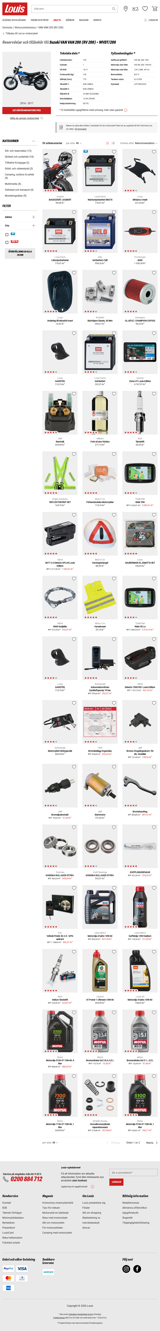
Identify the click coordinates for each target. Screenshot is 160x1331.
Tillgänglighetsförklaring (135, 1222)
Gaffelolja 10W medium (140, 936)
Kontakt (6, 1202)
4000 (140, 260)
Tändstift (140, 441)
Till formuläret (80, 129)
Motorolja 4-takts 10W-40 (100, 936)
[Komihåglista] (145, 8)
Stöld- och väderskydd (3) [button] (19, 168)
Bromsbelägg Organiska (100, 751)
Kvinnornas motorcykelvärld (57, 1202)
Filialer (86, 1207)
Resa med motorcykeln (55, 1217)
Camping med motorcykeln (57, 1232)
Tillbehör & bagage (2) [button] (17, 162)
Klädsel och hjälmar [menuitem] (13, 20)
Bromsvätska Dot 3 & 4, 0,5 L (100, 1060)
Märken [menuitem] (70, 20)
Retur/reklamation (12, 1237)
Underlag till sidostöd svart (60, 320)
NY (13, 234)
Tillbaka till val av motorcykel (21, 33)
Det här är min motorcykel (26, 110)
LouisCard (8, 1232)
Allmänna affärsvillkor (134, 1207)
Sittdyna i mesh (140, 199)
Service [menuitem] (97, 20)
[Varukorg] (154, 8)
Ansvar (86, 1227)
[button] (114, 8)
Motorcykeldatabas (13, 1217)
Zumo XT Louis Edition (140, 381)
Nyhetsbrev (8, 1222)
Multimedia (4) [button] (13, 183)
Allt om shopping (91, 1212)
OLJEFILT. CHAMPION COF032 (140, 320)
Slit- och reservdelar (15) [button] (18, 150)
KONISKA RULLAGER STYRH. (60, 875)
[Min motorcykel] (135, 8)
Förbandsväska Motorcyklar (100, 502)
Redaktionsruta (130, 1202)
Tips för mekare (51, 1207)
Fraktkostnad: (59, 1318)
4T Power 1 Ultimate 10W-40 (100, 999)
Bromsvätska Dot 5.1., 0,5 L (140, 1060)
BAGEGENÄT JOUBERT (60, 199)
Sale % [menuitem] (57, 20)
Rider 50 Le (140, 626)
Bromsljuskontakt (60, 814)
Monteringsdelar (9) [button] (16, 195)
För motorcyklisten (52, 1227)
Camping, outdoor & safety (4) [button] (19, 176)
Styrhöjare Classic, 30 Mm (100, 320)
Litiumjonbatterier (60, 260)
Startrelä (60, 441)
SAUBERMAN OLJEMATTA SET (140, 563)
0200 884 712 (26, 1179)
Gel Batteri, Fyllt (100, 260)
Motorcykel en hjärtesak (55, 1212)
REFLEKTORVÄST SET (60, 502)
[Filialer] (126, 8)
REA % (15, 241)
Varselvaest (100, 626)
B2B (4, 1207)
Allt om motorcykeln (53, 1222)
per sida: (70, 143)
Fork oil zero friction (100, 441)
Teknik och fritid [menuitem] (39, 20)
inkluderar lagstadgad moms (81, 1314)
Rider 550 (140, 502)
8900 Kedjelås (60, 626)
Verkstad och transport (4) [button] (19, 189)
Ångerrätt (127, 1217)
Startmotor (100, 814)
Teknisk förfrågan (12, 1212)
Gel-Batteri (100, 381)
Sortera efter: (127, 143)
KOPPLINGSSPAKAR (140, 872)
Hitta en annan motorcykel (24, 118)
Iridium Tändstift (60, 999)
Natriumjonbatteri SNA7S (100, 199)
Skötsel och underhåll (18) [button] (19, 156)
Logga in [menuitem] (153, 20)
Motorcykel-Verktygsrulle (60, 751)
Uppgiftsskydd (130, 1212)
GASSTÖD (60, 381)
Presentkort (8, 1227)
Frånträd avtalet (11, 1242)
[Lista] (113, 143)
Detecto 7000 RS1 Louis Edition (140, 687)
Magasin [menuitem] (83, 20)
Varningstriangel (100, 563)
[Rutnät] (107, 142)
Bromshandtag (140, 811)
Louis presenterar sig (93, 1202)
